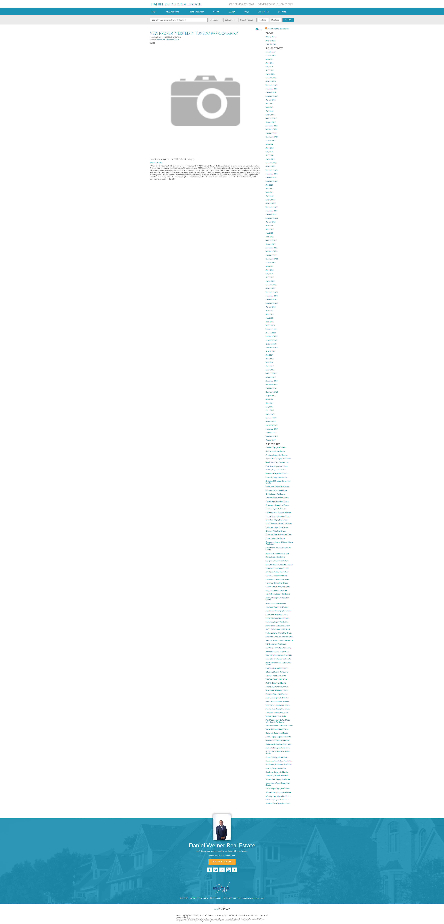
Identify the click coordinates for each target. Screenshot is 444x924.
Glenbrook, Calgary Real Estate (277, 572)
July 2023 (269, 185)
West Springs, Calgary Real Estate (278, 796)
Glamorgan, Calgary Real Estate (277, 568)
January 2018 (271, 421)
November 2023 (272, 174)
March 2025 (270, 115)
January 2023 (271, 203)
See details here (156, 162)
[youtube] (228, 870)
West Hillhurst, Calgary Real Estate (278, 792)
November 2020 (272, 296)
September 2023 (272, 181)
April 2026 (269, 70)
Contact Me (263, 11)
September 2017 (272, 436)
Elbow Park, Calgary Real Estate (277, 553)
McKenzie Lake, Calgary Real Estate (279, 633)
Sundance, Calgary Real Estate (277, 772)
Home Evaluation (196, 11)
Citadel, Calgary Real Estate (276, 509)
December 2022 (272, 207)
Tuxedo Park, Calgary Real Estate (278, 779)
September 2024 (272, 137)
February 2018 (271, 418)
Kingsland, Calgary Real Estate (277, 607)
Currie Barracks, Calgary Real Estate (279, 524)
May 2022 (269, 233)
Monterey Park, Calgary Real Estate (278, 648)
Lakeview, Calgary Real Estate (276, 614)
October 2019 (271, 344)
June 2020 (269, 314)
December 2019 (272, 336)
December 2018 (272, 381)
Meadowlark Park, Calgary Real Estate (279, 640)
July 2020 (269, 311)
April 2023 (269, 196)
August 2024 (270, 141)
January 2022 (271, 244)
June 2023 (269, 189)
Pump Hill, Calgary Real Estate (276, 690)
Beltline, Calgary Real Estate (276, 470)
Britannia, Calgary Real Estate (276, 490)
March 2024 (270, 159)
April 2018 (269, 410)
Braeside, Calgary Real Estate (276, 477)
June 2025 (269, 104)
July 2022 (269, 226)
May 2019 (269, 362)
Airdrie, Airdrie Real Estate (275, 451)
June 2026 (269, 63)
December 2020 (272, 292)
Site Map (282, 11)
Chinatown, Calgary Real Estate (277, 505)
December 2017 (272, 425)
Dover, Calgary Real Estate (275, 538)
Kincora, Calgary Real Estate (276, 603)
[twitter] (215, 870)
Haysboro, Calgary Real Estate (277, 583)
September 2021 (272, 259)
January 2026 (271, 81)
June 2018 (269, 403)
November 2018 (272, 385)
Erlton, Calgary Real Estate (275, 557)
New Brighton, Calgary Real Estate (278, 659)
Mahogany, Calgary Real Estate (277, 622)
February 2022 (271, 240)
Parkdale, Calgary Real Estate (276, 679)
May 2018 (269, 407)
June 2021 (269, 270)
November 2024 (272, 129)
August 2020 (270, 307)
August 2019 (270, 351)
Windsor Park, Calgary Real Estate (278, 803)
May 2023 (269, 192)
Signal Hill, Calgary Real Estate (277, 729)
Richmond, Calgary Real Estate (277, 698)
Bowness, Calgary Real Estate (276, 473)
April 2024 (269, 155)
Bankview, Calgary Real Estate (277, 466)
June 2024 (269, 148)
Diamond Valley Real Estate (276, 531)
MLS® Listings (172, 11)
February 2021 (271, 285)
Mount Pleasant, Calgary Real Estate (279, 655)
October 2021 (271, 255)
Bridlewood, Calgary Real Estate (277, 487)
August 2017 (270, 440)
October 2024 (271, 133)
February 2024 (271, 163)
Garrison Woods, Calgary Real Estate (279, 564)
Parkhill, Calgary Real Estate (276, 683)
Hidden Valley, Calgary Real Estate (278, 587)
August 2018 (270, 396)
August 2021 (270, 263)
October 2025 (271, 92)
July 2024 (269, 144)
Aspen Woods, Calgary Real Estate (278, 459)
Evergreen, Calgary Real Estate (277, 561)
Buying (232, 11)
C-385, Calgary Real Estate (275, 494)
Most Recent (270, 52)
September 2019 (272, 348)
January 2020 (271, 333)
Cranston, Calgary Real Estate (277, 520)
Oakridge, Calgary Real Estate (276, 668)
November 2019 (272, 340)
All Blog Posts (271, 37)
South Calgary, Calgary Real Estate (278, 737)
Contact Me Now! (222, 861)
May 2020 (269, 318)
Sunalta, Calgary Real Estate (276, 768)
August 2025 (270, 100)
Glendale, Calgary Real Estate (276, 575)
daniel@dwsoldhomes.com (275, 4)
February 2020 (271, 329)
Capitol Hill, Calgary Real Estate (277, 501)
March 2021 (270, 281)
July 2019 (269, 355)
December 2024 (272, 126)
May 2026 (269, 67)
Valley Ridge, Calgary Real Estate (278, 789)
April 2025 (269, 111)
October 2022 (271, 214)
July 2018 (269, 399)
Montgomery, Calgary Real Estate (278, 651)
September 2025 (272, 96)
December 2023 (272, 170)
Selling (216, 11)
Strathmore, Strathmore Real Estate (279, 764)
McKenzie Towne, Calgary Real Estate (279, 637)
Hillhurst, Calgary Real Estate (276, 590)
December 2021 (272, 248)
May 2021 (269, 274)
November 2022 (272, 211)
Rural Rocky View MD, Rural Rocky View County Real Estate (278, 721)
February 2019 (271, 373)
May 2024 (269, 152)
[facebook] (209, 870)
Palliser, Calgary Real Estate (276, 676)
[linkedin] (222, 870)
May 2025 (269, 107)
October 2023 (271, 177)
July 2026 (269, 59)
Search (288, 20)
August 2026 (270, 55)
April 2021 (269, 277)
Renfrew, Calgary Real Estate (276, 694)
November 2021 (272, 251)
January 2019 (271, 377)
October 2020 (271, 299)
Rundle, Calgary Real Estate (276, 716)
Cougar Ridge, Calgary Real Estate (278, 516)
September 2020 (272, 303)
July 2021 (269, 266)
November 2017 (272, 429)
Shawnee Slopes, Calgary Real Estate (279, 726)
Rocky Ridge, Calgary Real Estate (278, 705)
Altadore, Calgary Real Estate (276, 455)
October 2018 (271, 388)
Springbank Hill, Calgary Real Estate (278, 744)
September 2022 (272, 218)
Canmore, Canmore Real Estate (277, 498)
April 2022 (269, 237)
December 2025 (272, 85)
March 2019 (270, 370)
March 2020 (270, 325)
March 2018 (270, 414)
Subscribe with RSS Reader (278, 28)
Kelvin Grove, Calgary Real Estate (278, 594)
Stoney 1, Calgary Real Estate (276, 757)
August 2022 (270, 222)
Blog (246, 11)
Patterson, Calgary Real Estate (277, 687)
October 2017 (271, 433)
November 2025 (272, 89)
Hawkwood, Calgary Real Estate (277, 579)
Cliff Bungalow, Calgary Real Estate (278, 512)
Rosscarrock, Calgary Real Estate (278, 709)
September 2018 (272, 392)
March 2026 (270, 74)
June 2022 (269, 229)
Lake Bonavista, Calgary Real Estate (279, 611)
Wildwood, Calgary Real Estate (277, 800)
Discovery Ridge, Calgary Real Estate (279, 535)
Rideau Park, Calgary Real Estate (277, 701)
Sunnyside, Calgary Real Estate (277, 776)
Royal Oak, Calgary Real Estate (277, 713)
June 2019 (269, 359)
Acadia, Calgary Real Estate (276, 448)
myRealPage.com (222, 909)
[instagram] (234, 870)
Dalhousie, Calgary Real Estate (277, 527)
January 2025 (271, 122)
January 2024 (271, 166)
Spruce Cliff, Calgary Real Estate (277, 748)
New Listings (270, 40)
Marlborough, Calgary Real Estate (278, 629)
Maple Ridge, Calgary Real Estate (278, 626)
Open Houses (271, 44)
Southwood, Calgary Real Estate (277, 740)
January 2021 (271, 288)
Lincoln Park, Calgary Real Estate (277, 618)
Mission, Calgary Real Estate (276, 644)
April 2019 (269, 366)
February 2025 (271, 118)
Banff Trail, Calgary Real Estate (277, 462)
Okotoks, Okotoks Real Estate (277, 672)
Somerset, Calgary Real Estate (277, 733)
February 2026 (271, 78)
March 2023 (270, 200)
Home (153, 11)
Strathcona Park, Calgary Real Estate (279, 761)
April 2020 (269, 322)
